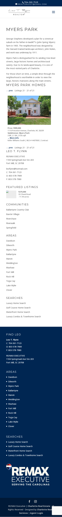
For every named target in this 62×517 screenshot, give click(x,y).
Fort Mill (10, 272)
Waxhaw (10, 267)
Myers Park (11, 249)
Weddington (12, 263)
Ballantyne (11, 254)
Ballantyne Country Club (17, 209)
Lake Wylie (11, 285)
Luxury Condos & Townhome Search (23, 316)
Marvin (9, 258)
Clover (9, 290)
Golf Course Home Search (18, 307)
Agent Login (36, 513)
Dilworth (10, 245)
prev (11, 90)
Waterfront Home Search (18, 312)
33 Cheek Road (24, 194)
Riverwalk (10, 223)
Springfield (11, 227)
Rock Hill (10, 276)
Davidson (10, 240)
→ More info (13, 138)
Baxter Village (12, 214)
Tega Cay (10, 281)
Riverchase (11, 218)
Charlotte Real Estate (39, 506)
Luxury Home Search (16, 303)
